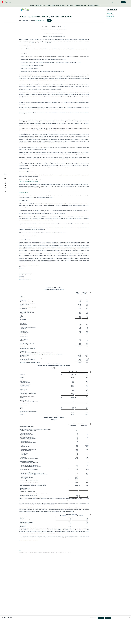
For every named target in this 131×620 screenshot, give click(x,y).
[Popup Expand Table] (90, 292)
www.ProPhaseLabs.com (33, 235)
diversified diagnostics (37, 552)
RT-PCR (69, 552)
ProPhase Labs (21, 552)
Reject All (100, 617)
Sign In (118, 2)
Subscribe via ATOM (110, 16)
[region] (65, 618)
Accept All (108, 617)
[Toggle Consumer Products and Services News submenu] (45, 5)
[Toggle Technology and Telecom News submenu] (100, 5)
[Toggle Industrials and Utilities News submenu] (86, 5)
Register (123, 2)
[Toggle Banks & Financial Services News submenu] (66, 5)
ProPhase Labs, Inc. (39, 20)
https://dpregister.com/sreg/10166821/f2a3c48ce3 (28, 181)
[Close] (129, 618)
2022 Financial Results (46, 552)
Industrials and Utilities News (80, 5)
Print (108, 11)
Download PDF (109, 13)
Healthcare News (70, 5)
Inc (26, 552)
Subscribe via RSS (110, 14)
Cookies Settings (93, 617)
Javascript (109, 18)
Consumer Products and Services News (37, 5)
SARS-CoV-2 (64, 552)
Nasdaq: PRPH (30, 552)
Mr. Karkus (52, 552)
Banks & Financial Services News (59, 5)
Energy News (49, 5)
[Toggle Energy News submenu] (52, 5)
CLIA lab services (58, 552)
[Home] (6, 2)
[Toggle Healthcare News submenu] (74, 5)
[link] (92, 2)
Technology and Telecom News (93, 5)
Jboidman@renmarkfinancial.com (25, 279)
